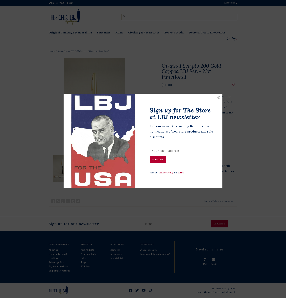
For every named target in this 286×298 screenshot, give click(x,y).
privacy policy (166, 172)
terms (181, 172)
